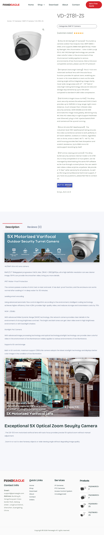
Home (31, 5)
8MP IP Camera (28, 21)
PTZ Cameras (60, 488)
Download (53, 5)
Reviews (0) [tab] (34, 227)
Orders (31, 500)
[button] (44, 5)
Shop (40, 5)
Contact (76, 5)
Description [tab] (12, 227)
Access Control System (63, 491)
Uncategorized (60, 494)
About (65, 5)
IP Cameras (17, 21)
